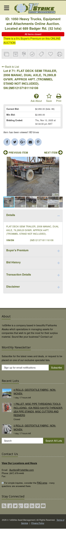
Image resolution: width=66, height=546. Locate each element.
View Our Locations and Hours (19, 463)
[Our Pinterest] (26, 505)
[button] (59, 160)
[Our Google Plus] (20, 505)
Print (58, 100)
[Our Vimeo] (37, 505)
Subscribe (56, 367)
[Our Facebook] (9, 505)
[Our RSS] (4, 505)
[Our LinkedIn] (32, 505)
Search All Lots (54, 440)
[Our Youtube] (43, 505)
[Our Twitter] (15, 505)
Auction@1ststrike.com (21, 470)
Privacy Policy (37, 523)
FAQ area (42, 482)
